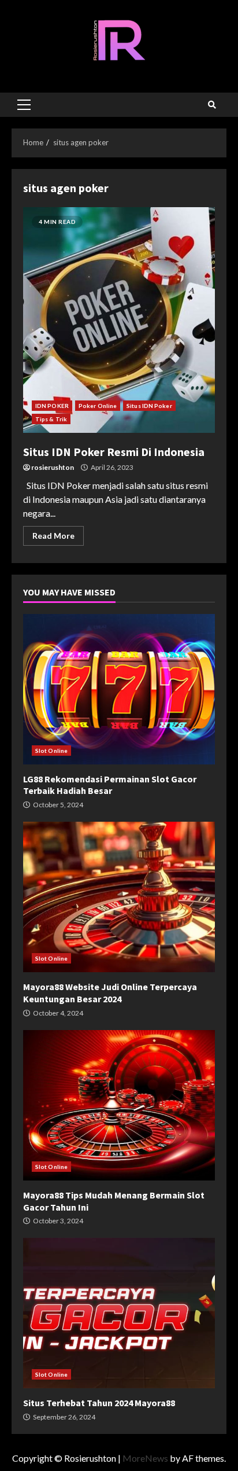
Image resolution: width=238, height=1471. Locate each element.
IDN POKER (52, 405)
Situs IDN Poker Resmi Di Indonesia (119, 320)
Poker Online (98, 405)
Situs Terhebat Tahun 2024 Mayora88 (119, 1313)
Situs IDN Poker (149, 405)
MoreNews (145, 1457)
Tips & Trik (51, 418)
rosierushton (52, 467)
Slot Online (51, 750)
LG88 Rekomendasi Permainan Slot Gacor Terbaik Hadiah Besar (119, 689)
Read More (53, 535)
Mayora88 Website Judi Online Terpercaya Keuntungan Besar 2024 (119, 897)
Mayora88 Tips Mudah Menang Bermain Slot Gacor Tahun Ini (119, 1105)
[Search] (212, 105)
